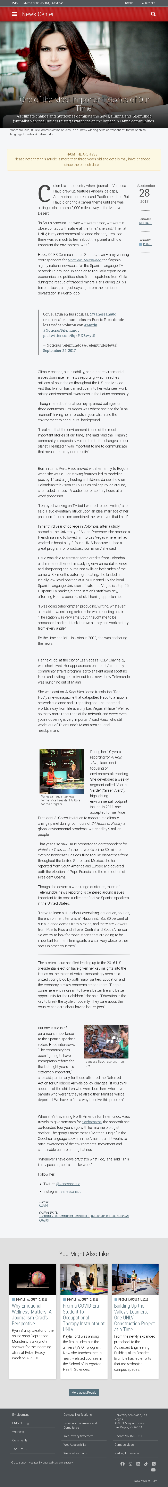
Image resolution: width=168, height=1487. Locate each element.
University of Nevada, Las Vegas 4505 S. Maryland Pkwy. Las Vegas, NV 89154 (131, 1421)
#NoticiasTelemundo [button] (61, 330)
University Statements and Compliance (80, 1425)
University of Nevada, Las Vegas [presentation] (42, 3)
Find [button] (153, 14)
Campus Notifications (78, 1414)
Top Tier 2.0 (19, 1449)
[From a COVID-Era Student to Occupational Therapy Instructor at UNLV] (84, 1321)
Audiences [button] (149, 3)
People (147, 244)
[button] (14, 14)
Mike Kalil (145, 223)
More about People (84, 1392)
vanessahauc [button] (71, 1191)
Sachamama (92, 1122)
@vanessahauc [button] (103, 314)
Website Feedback (75, 1453)
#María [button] (90, 325)
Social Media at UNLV (145, 1481)
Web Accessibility (75, 1444)
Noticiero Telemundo (84, 260)
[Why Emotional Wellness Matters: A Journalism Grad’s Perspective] (32, 1321)
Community (19, 1440)
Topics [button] (129, 3)
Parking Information (128, 1453)
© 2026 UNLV (18, 1462)
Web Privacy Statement (78, 1436)
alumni (43, 1205)
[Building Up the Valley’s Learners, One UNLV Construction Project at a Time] (135, 1321)
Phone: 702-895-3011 (128, 1436)
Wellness (18, 1431)
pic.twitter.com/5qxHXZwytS (69, 335)
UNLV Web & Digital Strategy (57, 1462)
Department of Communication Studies (64, 1216)
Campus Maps (124, 1444)
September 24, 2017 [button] (59, 350)
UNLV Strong (20, 1423)
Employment (20, 1414)
